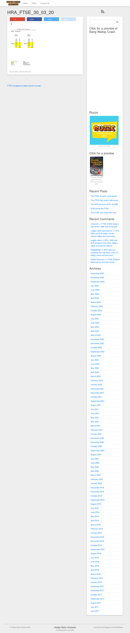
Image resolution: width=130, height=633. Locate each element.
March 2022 (96, 376)
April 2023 (95, 331)
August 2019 (96, 504)
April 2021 (95, 421)
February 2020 (97, 479)
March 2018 (96, 574)
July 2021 (95, 409)
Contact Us (44, 3)
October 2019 (96, 495)
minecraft (94, 223)
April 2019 (95, 520)
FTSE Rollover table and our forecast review (105, 260)
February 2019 (97, 528)
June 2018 (95, 561)
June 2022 (95, 364)
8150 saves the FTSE (100, 208)
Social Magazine (106, 627)
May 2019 (95, 516)
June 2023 (95, 322)
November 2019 (97, 491)
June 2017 (95, 611)
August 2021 (96, 405)
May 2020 (95, 467)
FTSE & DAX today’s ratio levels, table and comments (105, 225)
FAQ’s (34, 3)
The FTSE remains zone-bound (104, 196)
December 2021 (97, 388)
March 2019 (96, 524)
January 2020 (96, 483)
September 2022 (97, 351)
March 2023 (96, 335)
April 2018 (95, 569)
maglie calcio (96, 240)
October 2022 (96, 347)
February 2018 (97, 578)
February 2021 (97, 429)
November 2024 (97, 277)
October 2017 (96, 594)
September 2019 (97, 499)
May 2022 (95, 368)
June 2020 (95, 462)
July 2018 (95, 557)
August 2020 (96, 454)
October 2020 (96, 446)
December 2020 (97, 438)
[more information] (11, 24)
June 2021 (95, 413)
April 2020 (95, 471)
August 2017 (96, 602)
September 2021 (97, 401)
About (25, 3)
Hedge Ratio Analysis (65, 627)
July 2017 (95, 607)
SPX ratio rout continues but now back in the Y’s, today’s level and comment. (105, 252)
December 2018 (97, 537)
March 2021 (96, 425)
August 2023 (96, 314)
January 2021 (96, 434)
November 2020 (97, 442)
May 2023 (95, 326)
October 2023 (96, 310)
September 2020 (97, 450)
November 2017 (97, 590)
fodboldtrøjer (96, 249)
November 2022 (97, 343)
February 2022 (97, 380)
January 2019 (96, 532)
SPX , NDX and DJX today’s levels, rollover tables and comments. (105, 233)
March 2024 (96, 302)
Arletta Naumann (98, 259)
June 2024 (95, 289)
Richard (28, 71)
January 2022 (96, 384)
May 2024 (95, 294)
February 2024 (97, 306)
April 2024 (95, 298)
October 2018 (96, 545)
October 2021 (96, 396)
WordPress (119, 627)
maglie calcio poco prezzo (101, 230)
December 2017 (97, 586)
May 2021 (95, 417)
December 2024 (97, 273)
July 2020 (95, 458)
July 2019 (95, 508)
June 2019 (95, 512)
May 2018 (95, 565)
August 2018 (96, 553)
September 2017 (97, 598)
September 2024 (97, 281)
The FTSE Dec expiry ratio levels (104, 200)
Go (117, 22)
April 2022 (95, 372)
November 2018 (97, 541)
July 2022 (95, 359)
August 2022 (96, 355)
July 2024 (95, 285)
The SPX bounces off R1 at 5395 (104, 204)
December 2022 (97, 339)
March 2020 (96, 475)
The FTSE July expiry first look (103, 212)
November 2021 (97, 392)
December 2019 (97, 487)
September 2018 (97, 549)
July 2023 (95, 318)
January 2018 (96, 582)
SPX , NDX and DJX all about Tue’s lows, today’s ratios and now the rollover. (104, 243)
